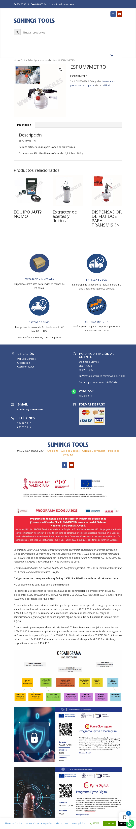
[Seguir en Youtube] (119, 14)
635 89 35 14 (40, 4)
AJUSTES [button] (94, 823)
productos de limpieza (46, 60)
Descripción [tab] (24, 124)
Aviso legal (53, 450)
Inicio (16, 60)
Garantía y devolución (93, 450)
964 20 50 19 (23, 4)
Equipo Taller (27, 60)
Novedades (108, 81)
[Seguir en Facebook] (113, 14)
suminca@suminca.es (63, 4)
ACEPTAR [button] (109, 823)
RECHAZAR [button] (125, 823)
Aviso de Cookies (70, 450)
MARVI (106, 85)
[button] (61, 70)
